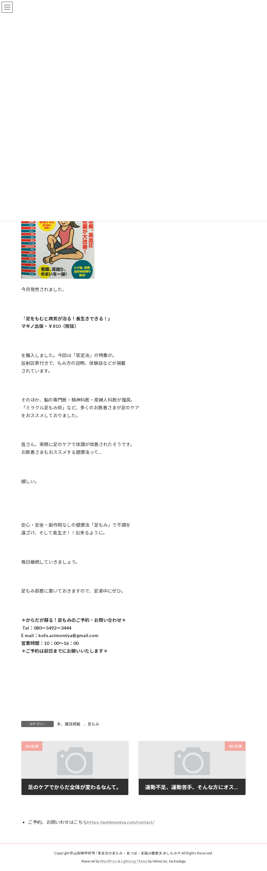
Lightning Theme (134, 861)
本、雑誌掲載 (68, 724)
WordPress (109, 861)
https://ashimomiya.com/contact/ (120, 822)
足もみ (93, 724)
